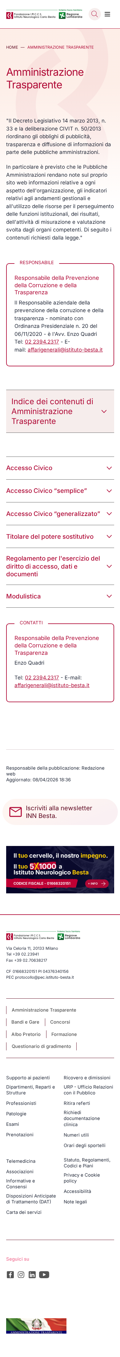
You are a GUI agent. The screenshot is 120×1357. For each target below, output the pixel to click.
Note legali (75, 1202)
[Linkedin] (32, 1274)
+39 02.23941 (26, 954)
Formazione (64, 1034)
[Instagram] (21, 1274)
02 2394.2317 (42, 342)
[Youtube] (44, 1274)
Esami (12, 1124)
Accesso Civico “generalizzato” (53, 513)
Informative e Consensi (20, 1184)
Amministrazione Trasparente (44, 1010)
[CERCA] (95, 14)
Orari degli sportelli (85, 1145)
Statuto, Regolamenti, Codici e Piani (87, 1163)
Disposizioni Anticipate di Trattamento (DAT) (31, 1199)
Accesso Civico (29, 468)
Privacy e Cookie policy (82, 1178)
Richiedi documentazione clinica (82, 1118)
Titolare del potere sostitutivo (50, 536)
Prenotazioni (20, 1135)
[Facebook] (10, 1274)
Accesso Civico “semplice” (46, 490)
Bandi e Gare (25, 1022)
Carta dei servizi (24, 1212)
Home (12, 47)
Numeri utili (76, 1135)
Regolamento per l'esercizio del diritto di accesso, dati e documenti (53, 566)
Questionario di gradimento (41, 1046)
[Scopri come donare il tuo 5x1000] (60, 870)
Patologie (16, 1114)
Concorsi (60, 1022)
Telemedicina (20, 1161)
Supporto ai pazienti (28, 1078)
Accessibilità (77, 1191)
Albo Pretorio (26, 1034)
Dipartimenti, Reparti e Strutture (30, 1090)
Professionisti (21, 1103)
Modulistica (23, 596)
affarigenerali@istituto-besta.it (65, 350)
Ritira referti (77, 1103)
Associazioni (20, 1171)
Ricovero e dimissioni (87, 1078)
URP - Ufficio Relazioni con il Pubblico (88, 1090)
